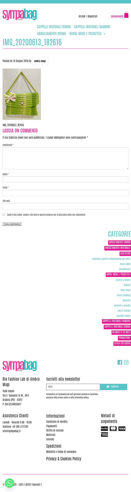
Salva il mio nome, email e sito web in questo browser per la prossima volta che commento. (46, 215)
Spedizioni (53, 447)
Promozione (124, 338)
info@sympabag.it (47, 5)
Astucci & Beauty (123, 280)
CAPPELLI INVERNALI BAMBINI (92, 27)
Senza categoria (122, 343)
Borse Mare (125, 290)
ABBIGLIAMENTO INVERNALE (117, 248)
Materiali (50, 435)
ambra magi (40, 61)
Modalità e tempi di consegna (61, 452)
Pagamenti (51, 426)
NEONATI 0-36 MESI (121, 332)
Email (6, 188)
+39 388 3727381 (17, 5)
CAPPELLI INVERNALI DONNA (54, 27)
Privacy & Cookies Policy (63, 459)
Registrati (92, 16)
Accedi (82, 16)
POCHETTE (126, 300)
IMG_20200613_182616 (13, 125)
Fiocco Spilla (125, 264)
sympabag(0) (117, 16)
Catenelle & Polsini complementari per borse (111, 259)
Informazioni (55, 416)
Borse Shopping (123, 295)
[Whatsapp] (9, 483)
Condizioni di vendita (56, 422)
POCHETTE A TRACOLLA (122, 305)
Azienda (50, 439)
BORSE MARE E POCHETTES (85, 34)
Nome (6, 174)
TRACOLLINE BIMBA (123, 316)
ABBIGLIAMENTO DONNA (51, 34)
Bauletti (127, 285)
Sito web (6, 201)
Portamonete (124, 269)
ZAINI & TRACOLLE (124, 311)
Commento (8, 145)
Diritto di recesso (54, 430)
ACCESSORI (125, 253)
